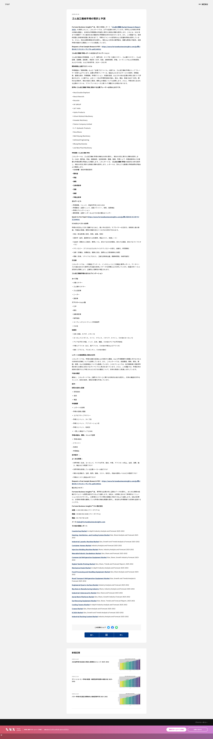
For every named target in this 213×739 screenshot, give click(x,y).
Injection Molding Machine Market (85, 549)
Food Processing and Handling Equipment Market (91, 572)
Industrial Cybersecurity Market (84, 593)
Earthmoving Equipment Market (84, 601)
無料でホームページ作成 (176, 729)
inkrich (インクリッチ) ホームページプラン (56, 729)
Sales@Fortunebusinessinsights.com (91, 522)
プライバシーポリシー (201, 722)
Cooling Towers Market (81, 605)
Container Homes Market (81, 545)
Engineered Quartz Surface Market (85, 585)
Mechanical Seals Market (81, 568)
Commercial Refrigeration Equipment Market (89, 557)
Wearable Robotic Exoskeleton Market (86, 553)
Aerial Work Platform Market (83, 597)
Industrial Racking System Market (85, 616)
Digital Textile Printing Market (83, 564)
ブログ (7, 4)
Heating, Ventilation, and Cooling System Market (91, 535)
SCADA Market (77, 612)
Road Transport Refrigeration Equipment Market (91, 578)
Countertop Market (79, 531)
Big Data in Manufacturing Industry (85, 589)
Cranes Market (77, 608)
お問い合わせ (198, 729)
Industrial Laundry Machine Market (85, 541)
